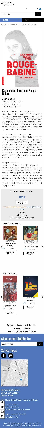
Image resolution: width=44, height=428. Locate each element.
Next (42, 247)
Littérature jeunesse (28, 24)
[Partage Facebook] (2, 402)
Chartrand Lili (8, 98)
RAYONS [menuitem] (5, 20)
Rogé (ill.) (35, 246)
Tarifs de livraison (31, 325)
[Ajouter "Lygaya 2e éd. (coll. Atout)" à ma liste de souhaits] (4, 309)
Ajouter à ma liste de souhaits (23, 191)
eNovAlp (32, 427)
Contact (33, 331)
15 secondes (31, 298)
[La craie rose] (10, 233)
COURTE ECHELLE (16, 101)
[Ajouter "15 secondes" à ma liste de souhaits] (24, 303)
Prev (1, 247)
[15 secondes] (30, 286)
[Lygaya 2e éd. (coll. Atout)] (10, 288)
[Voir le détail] (10, 233)
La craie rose (10, 241)
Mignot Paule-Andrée (10, 306)
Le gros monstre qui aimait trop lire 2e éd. (31, 242)
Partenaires (16, 328)
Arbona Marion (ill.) (11, 244)
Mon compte (30, 9)
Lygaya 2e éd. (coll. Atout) (10, 302)
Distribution (27, 328)
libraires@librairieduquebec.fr (19, 410)
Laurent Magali (31, 300)
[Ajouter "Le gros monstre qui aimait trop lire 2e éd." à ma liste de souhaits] (24, 249)
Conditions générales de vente (18, 331)
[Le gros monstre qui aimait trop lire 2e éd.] (30, 233)
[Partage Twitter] (2, 407)
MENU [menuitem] (27, 20)
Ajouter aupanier (22, 202)
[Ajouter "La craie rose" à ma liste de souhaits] (4, 249)
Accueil (3, 24)
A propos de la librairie (14, 325)
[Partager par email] (2, 411)
